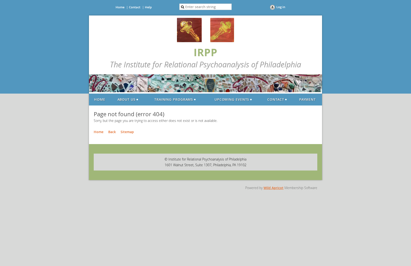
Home (120, 7)
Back (112, 132)
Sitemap (127, 132)
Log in (280, 7)
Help (148, 7)
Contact (134, 7)
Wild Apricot (274, 188)
